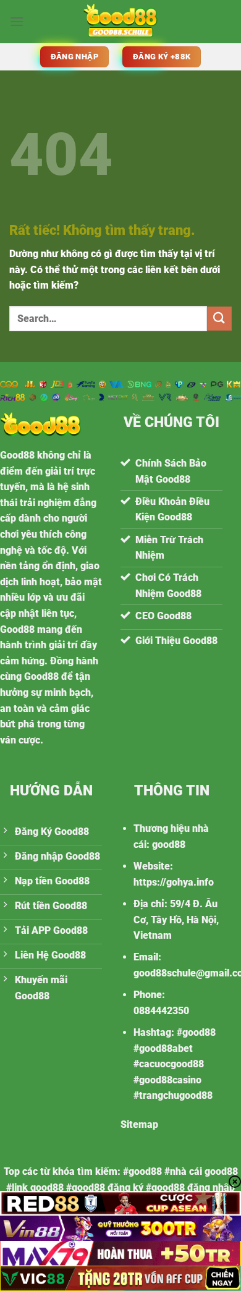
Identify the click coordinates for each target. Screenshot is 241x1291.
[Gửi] (219, 319)
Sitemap (139, 1124)
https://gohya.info (173, 882)
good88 (168, 844)
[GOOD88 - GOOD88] (121, 21)
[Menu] (16, 21)
